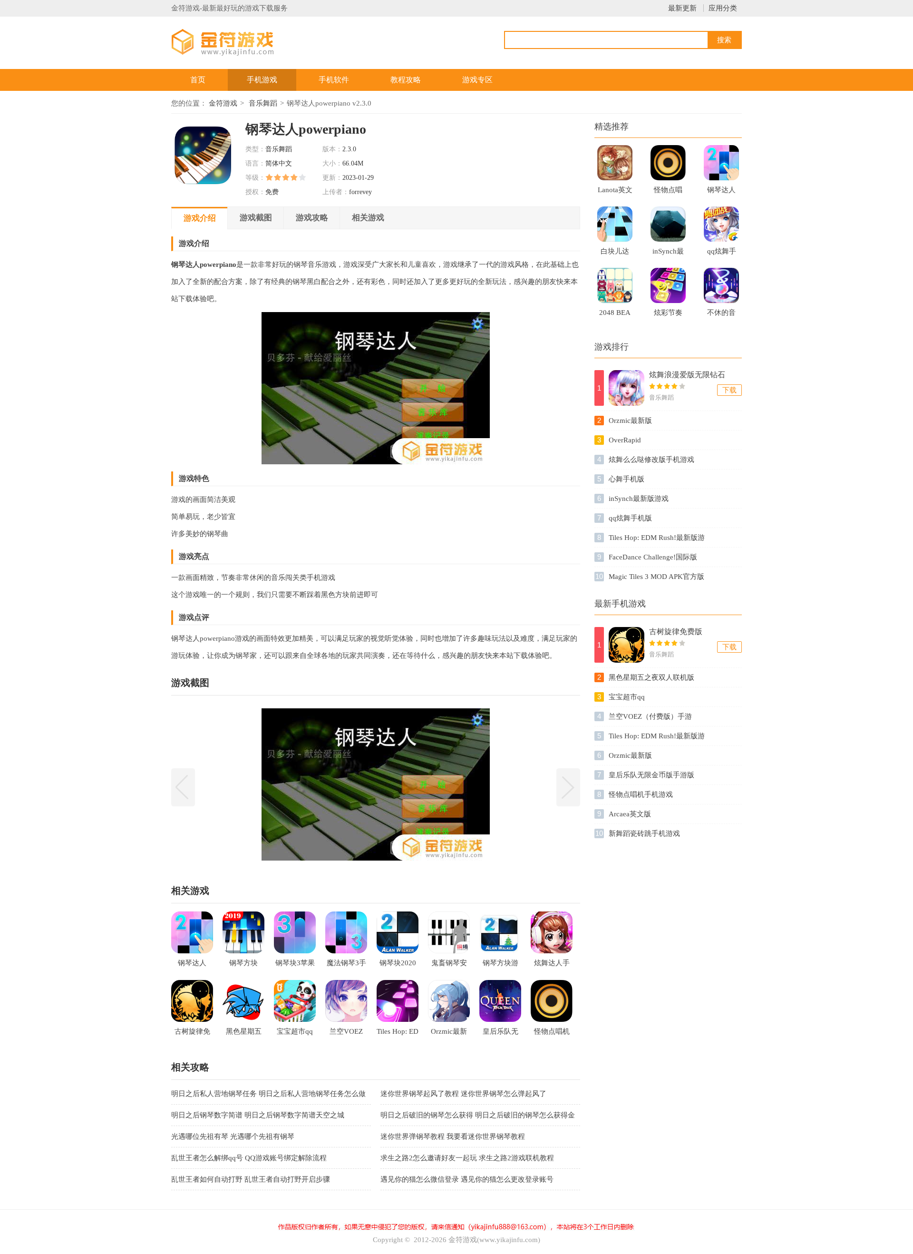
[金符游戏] (234, 41)
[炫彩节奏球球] (668, 285)
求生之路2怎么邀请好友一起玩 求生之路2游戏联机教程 (467, 1158)
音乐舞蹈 (263, 103)
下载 (729, 390)
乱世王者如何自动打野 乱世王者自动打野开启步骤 (250, 1179)
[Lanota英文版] (614, 162)
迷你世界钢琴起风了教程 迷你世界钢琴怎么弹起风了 (463, 1093)
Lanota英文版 (615, 192)
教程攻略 (405, 80)
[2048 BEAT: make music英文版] (614, 285)
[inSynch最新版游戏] (668, 224)
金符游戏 (223, 103)
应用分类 (723, 8)
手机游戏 (262, 80)
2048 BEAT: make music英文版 (614, 315)
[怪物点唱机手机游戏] (668, 162)
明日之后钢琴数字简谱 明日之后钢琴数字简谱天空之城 (257, 1115)
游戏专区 (477, 80)
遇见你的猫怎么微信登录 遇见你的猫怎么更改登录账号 (467, 1179)
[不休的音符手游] (721, 285)
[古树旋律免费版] (626, 645)
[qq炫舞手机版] (721, 224)
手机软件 (334, 80)
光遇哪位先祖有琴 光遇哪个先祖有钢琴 (232, 1136)
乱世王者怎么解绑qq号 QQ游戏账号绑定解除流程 (249, 1158)
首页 (197, 80)
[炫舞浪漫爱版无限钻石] (626, 388)
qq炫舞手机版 (721, 254)
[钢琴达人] (721, 162)
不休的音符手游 (721, 315)
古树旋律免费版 (675, 631)
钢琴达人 (721, 190)
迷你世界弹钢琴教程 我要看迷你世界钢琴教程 (452, 1136)
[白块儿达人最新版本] (614, 224)
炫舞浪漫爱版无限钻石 (687, 375)
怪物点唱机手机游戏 (668, 192)
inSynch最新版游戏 (668, 254)
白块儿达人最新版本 (615, 254)
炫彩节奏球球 (668, 315)
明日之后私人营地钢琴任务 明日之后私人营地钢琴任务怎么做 (268, 1093)
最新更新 (682, 8)
